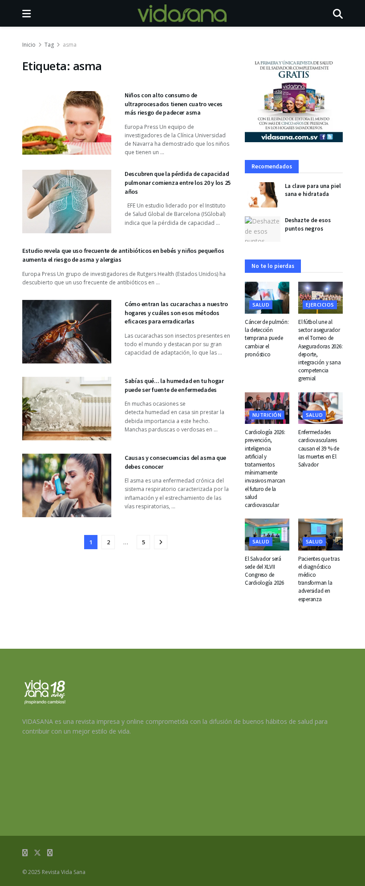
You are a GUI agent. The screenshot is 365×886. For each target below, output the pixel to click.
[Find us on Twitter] (37, 853)
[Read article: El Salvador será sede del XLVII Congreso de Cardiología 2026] (267, 535)
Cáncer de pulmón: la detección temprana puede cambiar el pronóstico (267, 338)
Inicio (29, 44)
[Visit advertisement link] (294, 100)
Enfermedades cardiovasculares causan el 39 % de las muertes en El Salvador (318, 448)
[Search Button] (338, 13)
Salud (260, 304)
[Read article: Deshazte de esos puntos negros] (262, 229)
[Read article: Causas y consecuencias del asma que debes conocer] (66, 485)
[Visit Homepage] (182, 13)
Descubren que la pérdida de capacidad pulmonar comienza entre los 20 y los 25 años (178, 182)
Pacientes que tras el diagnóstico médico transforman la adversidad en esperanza (318, 579)
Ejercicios (320, 304)
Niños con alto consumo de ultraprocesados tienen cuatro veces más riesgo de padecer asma (174, 103)
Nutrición (266, 414)
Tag (49, 44)
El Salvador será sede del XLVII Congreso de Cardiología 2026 (264, 571)
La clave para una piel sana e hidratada (313, 190)
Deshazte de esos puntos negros (308, 224)
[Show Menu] (26, 13)
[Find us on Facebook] (25, 853)
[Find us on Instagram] (50, 853)
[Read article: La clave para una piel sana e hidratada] (262, 195)
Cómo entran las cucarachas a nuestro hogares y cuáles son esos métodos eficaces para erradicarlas (176, 312)
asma (70, 44)
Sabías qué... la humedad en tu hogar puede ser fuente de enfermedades (174, 385)
